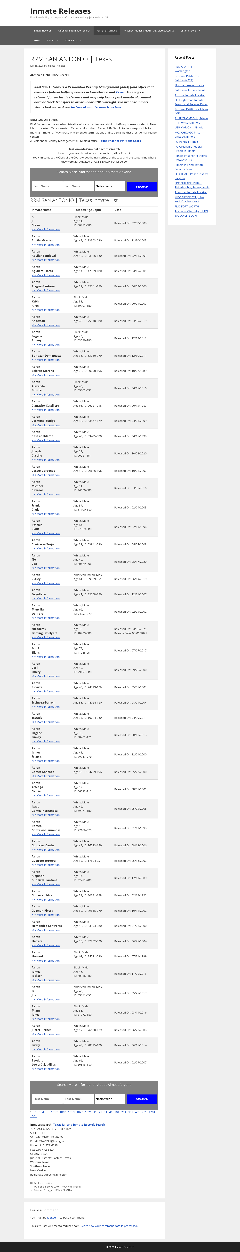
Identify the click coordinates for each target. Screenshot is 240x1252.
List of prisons (188, 30)
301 (131, 1112)
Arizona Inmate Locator (190, 95)
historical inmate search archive (96, 107)
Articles (51, 40)
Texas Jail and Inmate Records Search (79, 1124)
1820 (80, 1112)
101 (117, 1112)
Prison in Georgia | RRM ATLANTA (53, 1190)
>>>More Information (46, 229)
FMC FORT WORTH (187, 206)
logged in (53, 1217)
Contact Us (71, 40)
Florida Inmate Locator (189, 85)
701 (144, 1112)
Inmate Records (42, 30)
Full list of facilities (107, 30)
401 (138, 1112)
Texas (120, 92)
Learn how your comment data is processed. (109, 1226)
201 (124, 1112)
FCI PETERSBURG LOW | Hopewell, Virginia (57, 1186)
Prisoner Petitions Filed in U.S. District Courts (148, 30)
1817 (54, 1112)
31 (106, 1112)
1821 (88, 1112)
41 (111, 1112)
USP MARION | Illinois (189, 127)
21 (101, 1112)
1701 (33, 1116)
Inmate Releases (60, 11)
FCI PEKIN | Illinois (187, 141)
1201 (152, 1112)
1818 (63, 1112)
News (36, 40)
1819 (71, 1112)
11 (95, 1112)
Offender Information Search (74, 30)
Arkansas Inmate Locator (191, 192)
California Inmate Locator (191, 90)
